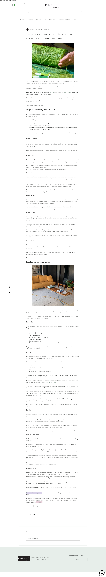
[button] (85, 19)
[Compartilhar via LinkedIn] (34, 514)
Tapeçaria (37, 506)
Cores (45, 19)
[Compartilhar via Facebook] (27, 514)
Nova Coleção (52, 19)
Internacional (30, 19)
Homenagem (38, 19)
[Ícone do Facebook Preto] (9, 290)
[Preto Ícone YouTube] (9, 293)
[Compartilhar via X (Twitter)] (30, 514)
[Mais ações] (79, 29)
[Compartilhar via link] (37, 514)
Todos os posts (22, 19)
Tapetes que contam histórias (64, 19)
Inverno (74, 19)
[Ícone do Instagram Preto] (9, 287)
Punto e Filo (30, 506)
